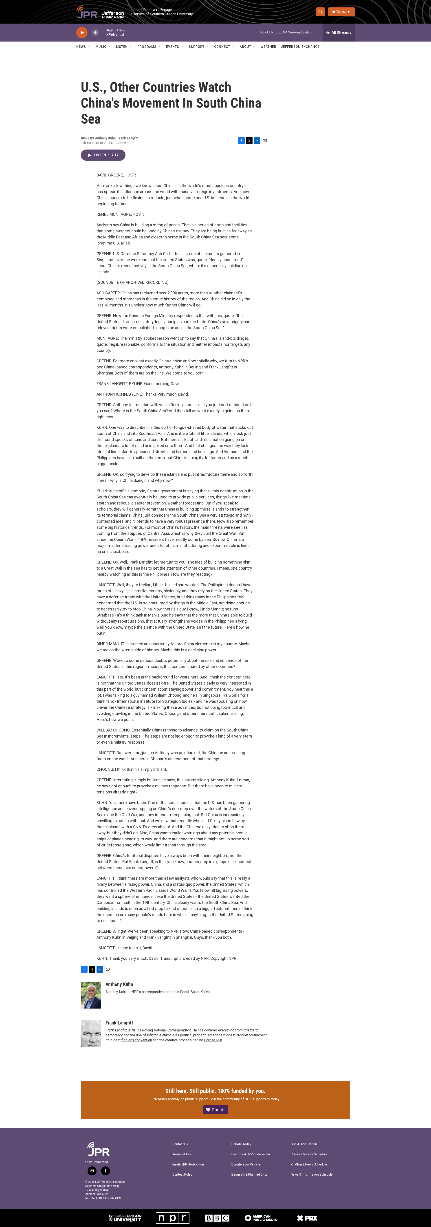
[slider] (102, 32)
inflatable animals (160, 1035)
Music (101, 46)
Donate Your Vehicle (245, 1164)
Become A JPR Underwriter (250, 1154)
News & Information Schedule (312, 1174)
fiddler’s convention (136, 1040)
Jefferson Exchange (300, 46)
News (81, 46)
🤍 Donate (216, 1109)
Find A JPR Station (304, 1144)
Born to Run (213, 1040)
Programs (146, 46)
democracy (114, 1035)
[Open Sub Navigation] (89, 46)
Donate (343, 11)
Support (197, 46)
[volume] (95, 33)
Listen (122, 46)
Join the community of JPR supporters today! (245, 1099)
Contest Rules (182, 1174)
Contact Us (180, 1144)
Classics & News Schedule (309, 1154)
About (245, 46)
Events (172, 46)
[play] (82, 32)
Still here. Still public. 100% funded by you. (215, 1091)
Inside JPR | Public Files (188, 1164)
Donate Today (241, 1144)
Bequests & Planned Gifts (249, 1174)
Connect (222, 46)
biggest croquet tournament (245, 1035)
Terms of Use (181, 1154)
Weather (268, 46)
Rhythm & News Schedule (309, 1164)
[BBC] (217, 1218)
